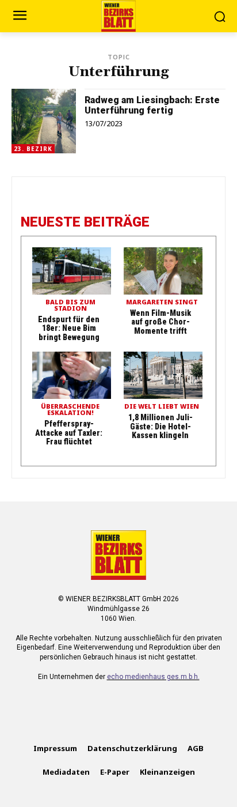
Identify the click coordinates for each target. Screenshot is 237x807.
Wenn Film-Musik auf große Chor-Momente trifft (160, 321)
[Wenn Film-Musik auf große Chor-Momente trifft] (163, 271)
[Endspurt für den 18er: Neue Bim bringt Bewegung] (71, 271)
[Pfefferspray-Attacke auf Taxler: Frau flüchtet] (71, 375)
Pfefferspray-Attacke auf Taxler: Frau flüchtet (68, 432)
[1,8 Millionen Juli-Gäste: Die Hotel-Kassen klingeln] (163, 375)
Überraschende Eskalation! (70, 410)
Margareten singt (162, 302)
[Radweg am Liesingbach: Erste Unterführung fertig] (44, 121)
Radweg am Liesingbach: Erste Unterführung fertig (152, 105)
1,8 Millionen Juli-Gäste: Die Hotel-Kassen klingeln (160, 426)
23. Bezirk (33, 149)
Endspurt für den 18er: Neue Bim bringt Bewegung (69, 328)
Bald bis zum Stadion (70, 305)
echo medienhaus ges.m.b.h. (153, 677)
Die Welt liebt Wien (161, 406)
